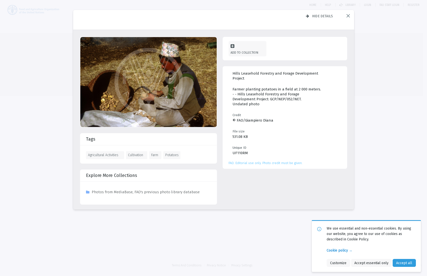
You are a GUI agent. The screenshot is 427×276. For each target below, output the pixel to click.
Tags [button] (90, 139)
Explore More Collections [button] (111, 175)
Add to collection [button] (244, 52)
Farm (154, 155)
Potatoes (172, 155)
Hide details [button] (322, 16)
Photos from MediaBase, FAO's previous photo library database (146, 192)
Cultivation (135, 155)
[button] (348, 16)
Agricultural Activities (103, 155)
